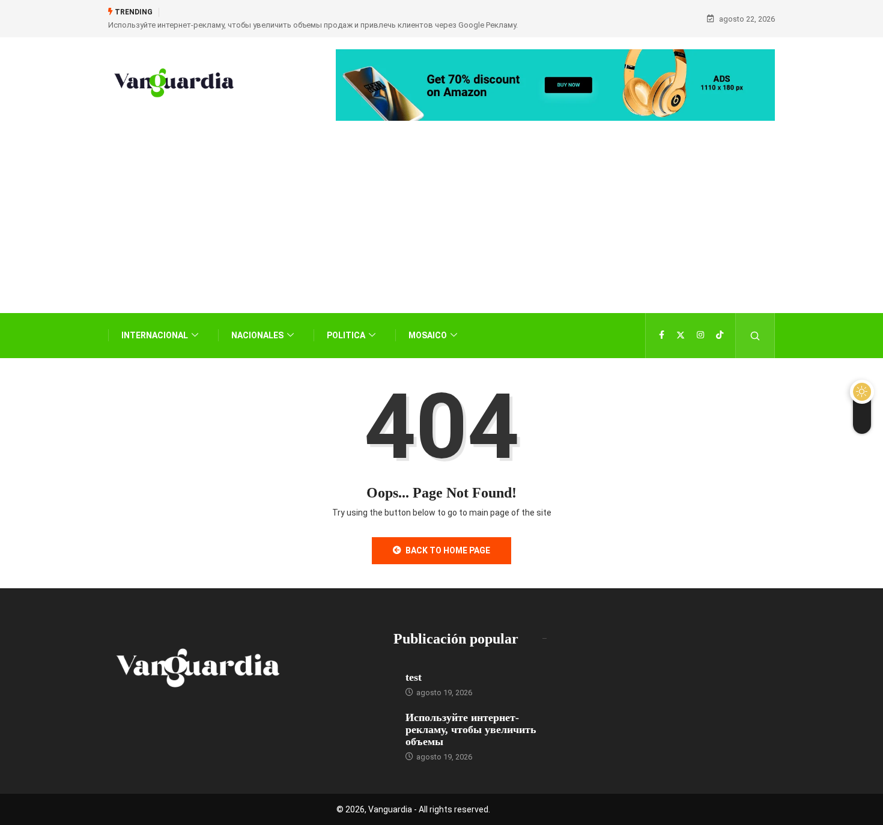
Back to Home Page (447, 550)
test (413, 677)
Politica (346, 335)
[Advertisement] (441, 235)
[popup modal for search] (755, 335)
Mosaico (427, 335)
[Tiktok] (719, 335)
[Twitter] (680, 335)
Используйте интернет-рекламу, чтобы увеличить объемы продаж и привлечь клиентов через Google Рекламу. (313, 24)
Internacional (154, 335)
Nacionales (257, 335)
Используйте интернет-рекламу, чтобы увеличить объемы (470, 729)
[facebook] (661, 335)
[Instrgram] (700, 335)
